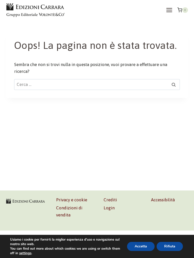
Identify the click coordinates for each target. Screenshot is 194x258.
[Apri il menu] (169, 10)
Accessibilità (163, 199)
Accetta (141, 246)
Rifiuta (169, 246)
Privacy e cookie (71, 199)
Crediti (110, 199)
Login (109, 207)
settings (25, 253)
